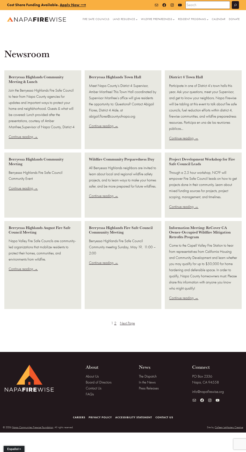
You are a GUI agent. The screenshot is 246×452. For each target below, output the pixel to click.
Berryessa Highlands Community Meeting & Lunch (36, 79)
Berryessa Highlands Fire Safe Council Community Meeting (121, 230)
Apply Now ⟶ (73, 5)
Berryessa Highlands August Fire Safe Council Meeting (40, 230)
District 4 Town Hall (186, 77)
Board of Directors (98, 382)
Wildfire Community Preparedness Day (121, 159)
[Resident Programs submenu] (207, 19)
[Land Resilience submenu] (136, 19)
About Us (92, 376)
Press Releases (149, 388)
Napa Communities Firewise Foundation (32, 427)
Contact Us (93, 388)
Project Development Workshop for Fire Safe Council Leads (202, 161)
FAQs (90, 394)
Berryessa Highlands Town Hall (115, 77)
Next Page (127, 323)
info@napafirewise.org (208, 391)
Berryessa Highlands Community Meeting (36, 161)
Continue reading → (23, 137)
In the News (147, 382)
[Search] (235, 5)
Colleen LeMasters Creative (229, 427)
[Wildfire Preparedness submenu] (174, 19)
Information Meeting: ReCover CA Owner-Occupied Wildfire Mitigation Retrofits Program (200, 232)
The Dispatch (148, 376)
